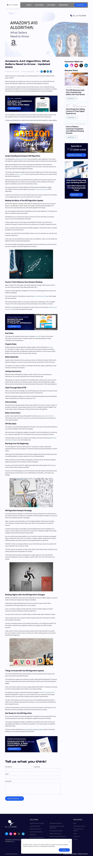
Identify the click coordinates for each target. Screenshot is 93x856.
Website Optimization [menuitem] (55, 833)
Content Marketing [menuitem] (35, 826)
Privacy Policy (51, 846)
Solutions (39, 5)
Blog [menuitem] (74, 823)
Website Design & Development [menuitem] (58, 836)
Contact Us (79, 5)
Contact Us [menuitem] (76, 836)
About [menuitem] (75, 833)
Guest (79, 87)
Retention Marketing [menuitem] (35, 829)
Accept (64, 850)
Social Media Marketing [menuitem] (36, 832)
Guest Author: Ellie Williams (80, 106)
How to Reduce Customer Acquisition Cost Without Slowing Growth (75, 129)
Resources (63, 5)
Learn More (75, 195)
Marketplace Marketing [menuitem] (56, 823)
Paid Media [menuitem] (33, 834)
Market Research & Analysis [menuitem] (37, 823)
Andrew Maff (30, 71)
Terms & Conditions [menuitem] (70, 854)
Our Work (51, 5)
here (13, 841)
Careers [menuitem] (75, 839)
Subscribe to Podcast (75, 155)
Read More (71, 98)
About (29, 5)
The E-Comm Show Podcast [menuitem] (78, 829)
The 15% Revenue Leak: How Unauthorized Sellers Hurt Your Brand (75, 92)
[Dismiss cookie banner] (69, 842)
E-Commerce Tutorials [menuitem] (79, 826)
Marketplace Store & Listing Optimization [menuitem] (57, 827)
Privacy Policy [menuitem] (83, 854)
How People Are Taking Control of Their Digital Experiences (75, 111)
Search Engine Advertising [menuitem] (37, 837)
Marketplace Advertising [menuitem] (56, 830)
